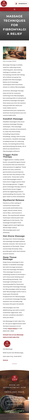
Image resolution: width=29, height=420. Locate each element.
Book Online (12, 328)
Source (5, 360)
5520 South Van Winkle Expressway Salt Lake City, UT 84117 (14, 399)
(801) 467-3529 (14, 392)
